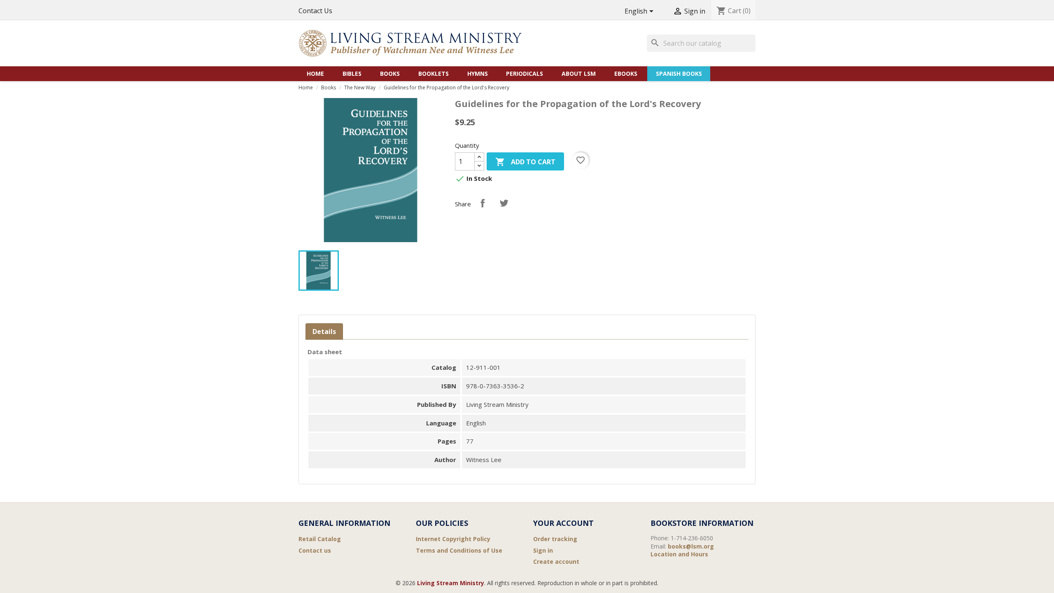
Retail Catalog (319, 539)
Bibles (352, 73)
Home (315, 73)
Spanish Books (679, 73)
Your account (563, 523)
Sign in (543, 550)
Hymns (477, 73)
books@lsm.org (691, 546)
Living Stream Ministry (450, 583)
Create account (556, 561)
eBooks (625, 73)
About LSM (579, 73)
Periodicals (524, 73)
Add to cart (525, 162)
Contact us (314, 550)
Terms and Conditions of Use (459, 550)
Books (390, 73)
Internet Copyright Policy (453, 539)
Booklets (433, 73)
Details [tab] (324, 331)
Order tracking (555, 539)
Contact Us (315, 10)
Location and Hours (679, 554)
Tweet (504, 203)
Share (482, 203)
